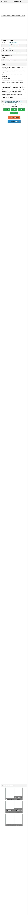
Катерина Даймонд (13, 42)
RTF (15, 109)
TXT (22, 109)
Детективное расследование (11, 101)
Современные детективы (14, 45)
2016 (10, 48)
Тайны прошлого (14, 102)
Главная (4, 15)
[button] (8, 1)
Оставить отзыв (15, 121)
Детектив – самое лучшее (14, 52)
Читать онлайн (15, 117)
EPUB (14, 113)
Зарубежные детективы (14, 44)
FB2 (8, 109)
